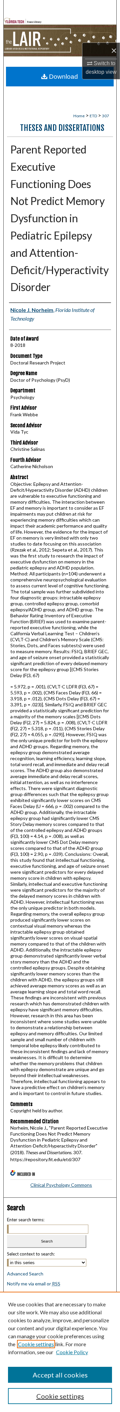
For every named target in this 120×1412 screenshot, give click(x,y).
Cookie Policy (72, 1352)
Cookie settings (36, 1344)
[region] (60, 1352)
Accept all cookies (60, 1375)
